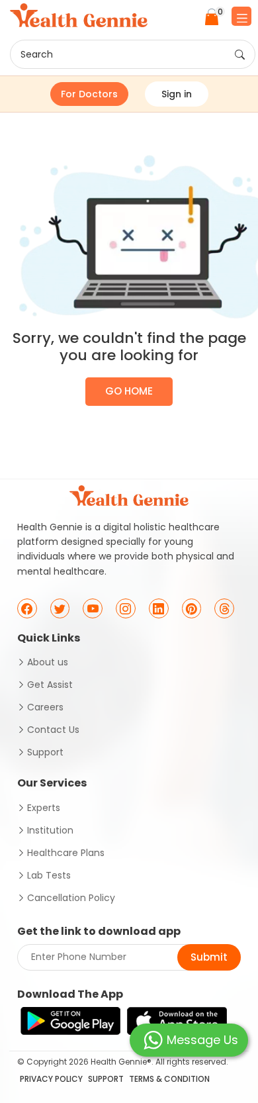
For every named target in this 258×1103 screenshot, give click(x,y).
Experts (43, 807)
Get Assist (50, 684)
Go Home (129, 391)
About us (47, 662)
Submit (209, 957)
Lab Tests (49, 875)
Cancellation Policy (71, 897)
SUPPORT (106, 1078)
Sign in (176, 94)
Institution (50, 830)
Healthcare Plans (66, 852)
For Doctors (89, 94)
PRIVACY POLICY (51, 1078)
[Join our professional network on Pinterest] (192, 608)
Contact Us (53, 729)
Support (45, 752)
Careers (45, 707)
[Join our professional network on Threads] (224, 608)
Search (37, 54)
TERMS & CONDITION (169, 1078)
